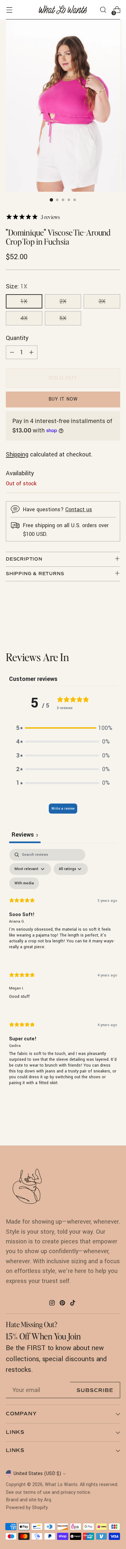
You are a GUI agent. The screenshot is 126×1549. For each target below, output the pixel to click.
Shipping (17, 454)
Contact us (78, 509)
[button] (63, 728)
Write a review (63, 808)
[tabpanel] (63, 973)
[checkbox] (24, 883)
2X (63, 301)
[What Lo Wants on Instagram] (53, 1304)
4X (24, 318)
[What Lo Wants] (63, 9)
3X (102, 301)
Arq (47, 1499)
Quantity (17, 338)
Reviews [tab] (25, 834)
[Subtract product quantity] (12, 352)
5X (63, 318)
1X (23, 301)
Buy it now (63, 399)
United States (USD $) (37, 1473)
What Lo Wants (61, 1484)
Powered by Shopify (27, 1507)
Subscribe (95, 1390)
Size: (16, 286)
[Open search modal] (103, 10)
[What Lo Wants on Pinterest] (63, 1304)
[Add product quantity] (31, 352)
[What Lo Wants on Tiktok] (73, 1304)
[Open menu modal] (9, 10)
